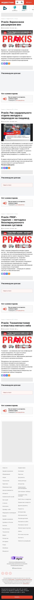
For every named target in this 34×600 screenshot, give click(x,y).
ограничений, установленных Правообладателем (20, 579)
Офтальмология (22, 515)
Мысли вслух (6, 528)
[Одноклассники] (9, 63)
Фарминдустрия (7, 487)
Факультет (5, 551)
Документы (21, 477)
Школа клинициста (7, 490)
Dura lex (4, 525)
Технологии (5, 480)
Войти (30, 2)
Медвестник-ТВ (10, 18)
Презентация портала (24, 528)
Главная (3, 18)
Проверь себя (6, 509)
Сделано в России (7, 522)
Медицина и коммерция (9, 512)
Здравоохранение (7, 471)
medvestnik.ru (26, 583)
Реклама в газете (23, 524)
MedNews (5, 548)
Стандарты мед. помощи (22, 495)
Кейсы (20, 531)
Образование (6, 474)
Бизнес (4, 515)
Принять (17, 597)
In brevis (4, 503)
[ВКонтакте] (7, 63)
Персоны (20, 474)
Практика (5, 483)
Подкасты (21, 508)
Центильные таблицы (24, 491)
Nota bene (5, 506)
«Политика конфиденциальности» (17, 562)
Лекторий (5, 499)
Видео (4, 535)
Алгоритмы (21, 483)
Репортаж (5, 538)
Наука (4, 477)
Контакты (21, 537)
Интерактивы (22, 512)
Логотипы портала (23, 534)
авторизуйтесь (20, 100)
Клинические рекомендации (22, 487)
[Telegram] (2, 63)
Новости (4, 467)
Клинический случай (8, 496)
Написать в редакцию (24, 540)
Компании (21, 471)
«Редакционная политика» (17, 565)
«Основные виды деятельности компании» (17, 563)
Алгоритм (5, 493)
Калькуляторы (22, 480)
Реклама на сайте (23, 521)
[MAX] (4, 63)
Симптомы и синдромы (24, 499)
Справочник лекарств (24, 502)
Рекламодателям (23, 518)
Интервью (5, 541)
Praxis (16, 18)
